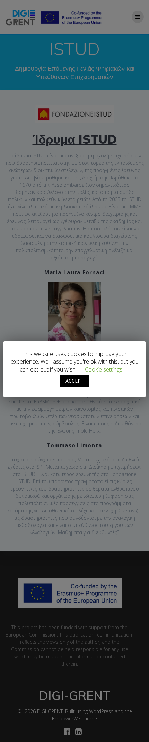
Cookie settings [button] (103, 369)
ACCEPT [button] (74, 380)
